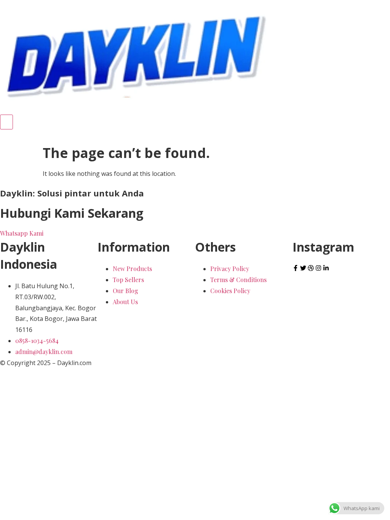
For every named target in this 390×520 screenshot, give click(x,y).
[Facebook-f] (295, 268)
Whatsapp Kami (21, 233)
